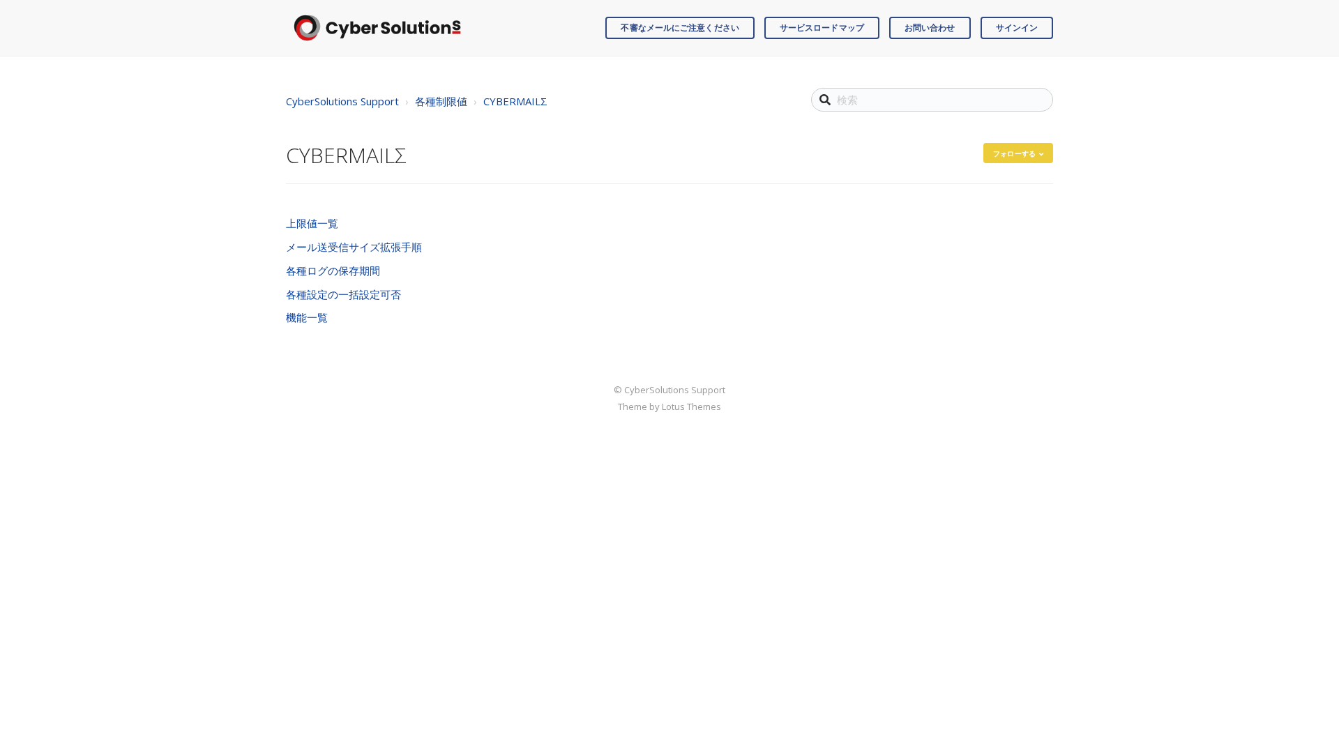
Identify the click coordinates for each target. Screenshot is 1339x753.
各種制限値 (441, 101)
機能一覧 (307, 317)
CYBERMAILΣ (515, 101)
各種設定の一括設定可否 (343, 294)
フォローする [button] (1014, 153)
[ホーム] (377, 28)
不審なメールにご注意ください (680, 27)
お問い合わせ (930, 27)
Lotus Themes (691, 406)
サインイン (1017, 27)
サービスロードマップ (822, 27)
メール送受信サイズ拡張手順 (354, 247)
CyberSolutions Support (342, 101)
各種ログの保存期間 (333, 270)
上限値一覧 (312, 223)
